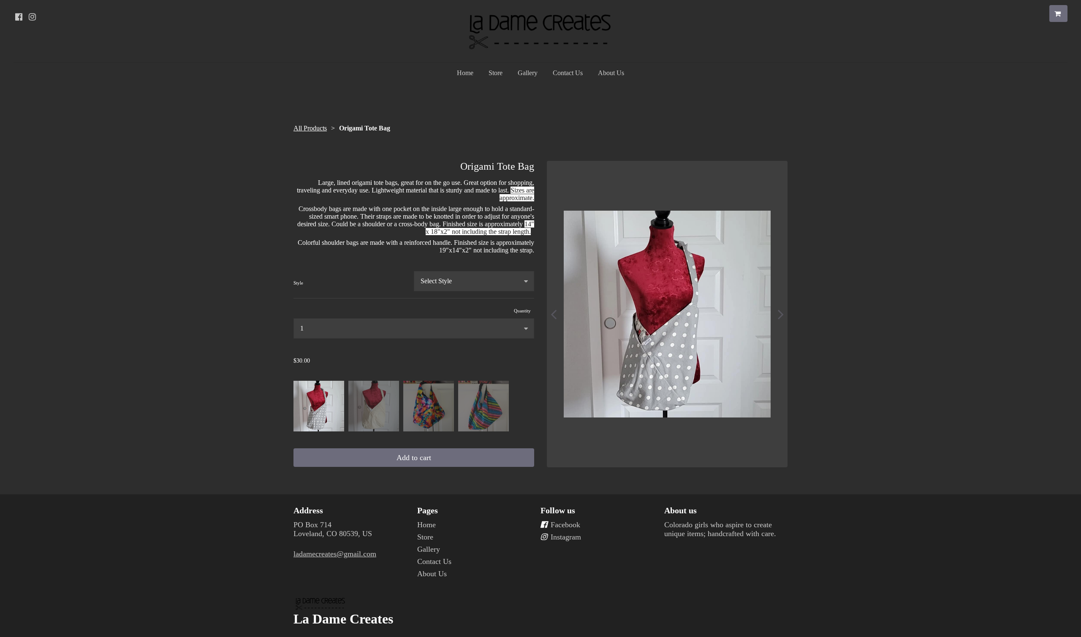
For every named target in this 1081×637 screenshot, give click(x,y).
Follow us (557, 510)
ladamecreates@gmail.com (334, 554)
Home (465, 72)
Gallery (528, 72)
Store (495, 72)
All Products (310, 128)
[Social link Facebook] (18, 17)
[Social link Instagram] (32, 17)
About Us (611, 72)
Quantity (522, 310)
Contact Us (568, 72)
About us (680, 510)
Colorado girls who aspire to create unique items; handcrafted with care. (720, 529)
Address (308, 510)
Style (298, 282)
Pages (427, 510)
